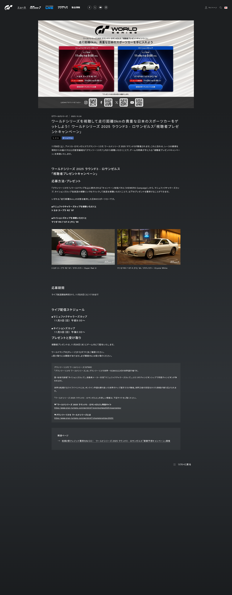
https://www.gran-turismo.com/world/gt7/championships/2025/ (83, 418)
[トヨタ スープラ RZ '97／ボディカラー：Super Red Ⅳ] (83, 247)
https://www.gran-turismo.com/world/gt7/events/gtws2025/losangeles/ (87, 407)
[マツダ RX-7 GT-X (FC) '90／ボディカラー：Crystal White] (148, 247)
